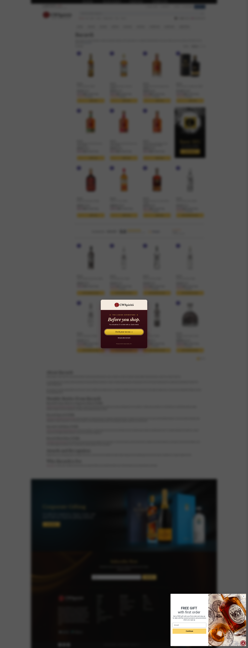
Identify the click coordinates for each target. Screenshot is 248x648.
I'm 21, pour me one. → (124, 332)
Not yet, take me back (124, 338)
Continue (189, 631)
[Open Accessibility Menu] (243, 643)
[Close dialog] (243, 596)
